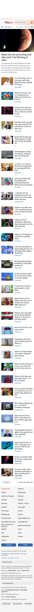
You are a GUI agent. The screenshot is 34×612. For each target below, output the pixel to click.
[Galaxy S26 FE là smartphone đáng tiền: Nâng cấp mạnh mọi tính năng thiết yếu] (7, 223)
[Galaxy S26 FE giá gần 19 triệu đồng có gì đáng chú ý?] (7, 237)
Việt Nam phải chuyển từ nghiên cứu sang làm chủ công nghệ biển (24, 432)
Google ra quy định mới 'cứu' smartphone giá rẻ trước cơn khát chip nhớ (23, 210)
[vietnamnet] (8, 23)
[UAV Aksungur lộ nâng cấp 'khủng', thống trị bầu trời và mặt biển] (7, 154)
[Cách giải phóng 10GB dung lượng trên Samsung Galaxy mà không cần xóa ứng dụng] (7, 181)
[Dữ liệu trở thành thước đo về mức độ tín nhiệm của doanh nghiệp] (7, 276)
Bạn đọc (20, 514)
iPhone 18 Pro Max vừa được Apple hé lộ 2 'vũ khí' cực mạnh (23, 378)
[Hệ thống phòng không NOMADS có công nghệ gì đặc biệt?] (7, 264)
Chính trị (21, 489)
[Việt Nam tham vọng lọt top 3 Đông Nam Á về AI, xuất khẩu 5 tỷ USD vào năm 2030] (7, 125)
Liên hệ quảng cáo (7, 583)
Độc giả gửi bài (17, 603)
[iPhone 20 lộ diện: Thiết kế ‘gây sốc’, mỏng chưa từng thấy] (7, 460)
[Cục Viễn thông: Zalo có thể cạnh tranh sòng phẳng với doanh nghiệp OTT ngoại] (7, 81)
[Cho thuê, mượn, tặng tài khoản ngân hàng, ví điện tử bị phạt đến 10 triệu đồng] (7, 472)
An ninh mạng (19, 410)
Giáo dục (4, 500)
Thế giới (20, 500)
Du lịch (20, 511)
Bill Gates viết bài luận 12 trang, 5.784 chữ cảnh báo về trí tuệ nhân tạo (24, 366)
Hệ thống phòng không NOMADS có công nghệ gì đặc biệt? (23, 263)
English (3, 529)
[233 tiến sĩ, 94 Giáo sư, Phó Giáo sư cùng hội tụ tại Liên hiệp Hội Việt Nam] (7, 167)
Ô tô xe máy (5, 511)
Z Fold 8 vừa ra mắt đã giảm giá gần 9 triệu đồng (22, 288)
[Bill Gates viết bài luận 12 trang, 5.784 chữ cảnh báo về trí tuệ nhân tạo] (7, 367)
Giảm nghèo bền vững (8, 522)
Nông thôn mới (23, 522)
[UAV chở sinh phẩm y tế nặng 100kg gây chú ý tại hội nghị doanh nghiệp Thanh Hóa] (7, 250)
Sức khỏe (4, 507)
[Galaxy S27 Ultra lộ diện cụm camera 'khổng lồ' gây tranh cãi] (7, 354)
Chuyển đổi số (28, 27)
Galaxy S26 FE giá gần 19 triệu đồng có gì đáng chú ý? (23, 236)
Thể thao (21, 496)
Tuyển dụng (28, 603)
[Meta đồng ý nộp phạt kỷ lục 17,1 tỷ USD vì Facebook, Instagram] (7, 406)
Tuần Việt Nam (6, 518)
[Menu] (2, 22)
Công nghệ (7, 27)
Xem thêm (6, 482)
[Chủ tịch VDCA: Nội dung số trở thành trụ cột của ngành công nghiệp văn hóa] (7, 392)
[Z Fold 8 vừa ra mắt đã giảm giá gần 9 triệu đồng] (7, 289)
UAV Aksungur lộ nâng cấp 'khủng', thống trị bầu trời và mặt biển (23, 154)
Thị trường (19, 27)
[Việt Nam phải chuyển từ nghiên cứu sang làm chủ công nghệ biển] (7, 433)
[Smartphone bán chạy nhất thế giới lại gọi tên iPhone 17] (7, 342)
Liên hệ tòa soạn (7, 562)
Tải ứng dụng (6, 603)
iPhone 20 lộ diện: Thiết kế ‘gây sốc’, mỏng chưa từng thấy (23, 459)
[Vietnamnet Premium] (5, 489)
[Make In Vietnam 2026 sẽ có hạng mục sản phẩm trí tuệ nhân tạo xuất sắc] (7, 96)
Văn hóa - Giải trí (23, 503)
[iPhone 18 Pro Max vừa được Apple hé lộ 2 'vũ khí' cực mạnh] (7, 379)
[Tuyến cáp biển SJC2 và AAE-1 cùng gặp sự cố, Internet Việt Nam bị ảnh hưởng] (7, 445)
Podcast (20, 536)
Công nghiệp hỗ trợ (24, 518)
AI (15, 146)
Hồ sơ (20, 529)
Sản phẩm (17, 187)
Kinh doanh (21, 492)
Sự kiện (25, 545)
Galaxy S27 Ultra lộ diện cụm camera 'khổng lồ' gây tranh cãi (23, 354)
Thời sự (3, 492)
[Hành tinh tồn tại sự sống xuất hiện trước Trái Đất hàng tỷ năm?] (17, 40)
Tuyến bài (9, 545)
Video (20, 533)
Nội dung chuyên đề (24, 525)
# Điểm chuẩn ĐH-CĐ (20, 22)
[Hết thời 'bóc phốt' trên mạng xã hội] (7, 330)
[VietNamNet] (2, 27)
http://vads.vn (11, 597)
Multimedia (5, 536)
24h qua (3, 540)
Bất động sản (5, 514)
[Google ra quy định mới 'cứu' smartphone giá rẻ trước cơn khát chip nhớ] (7, 210)
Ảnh (2, 533)
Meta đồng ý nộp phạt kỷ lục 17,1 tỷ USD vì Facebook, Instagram (23, 405)
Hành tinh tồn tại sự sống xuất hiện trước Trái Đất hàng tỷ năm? (16, 57)
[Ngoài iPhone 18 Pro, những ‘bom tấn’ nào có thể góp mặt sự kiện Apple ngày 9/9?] (7, 301)
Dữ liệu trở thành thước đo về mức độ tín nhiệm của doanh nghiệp (23, 276)
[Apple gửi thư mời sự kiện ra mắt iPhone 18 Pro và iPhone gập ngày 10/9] (7, 418)
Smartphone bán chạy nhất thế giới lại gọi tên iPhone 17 (23, 341)
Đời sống (4, 503)
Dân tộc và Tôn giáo (7, 496)
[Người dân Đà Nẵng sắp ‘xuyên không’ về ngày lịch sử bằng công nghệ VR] (7, 140)
